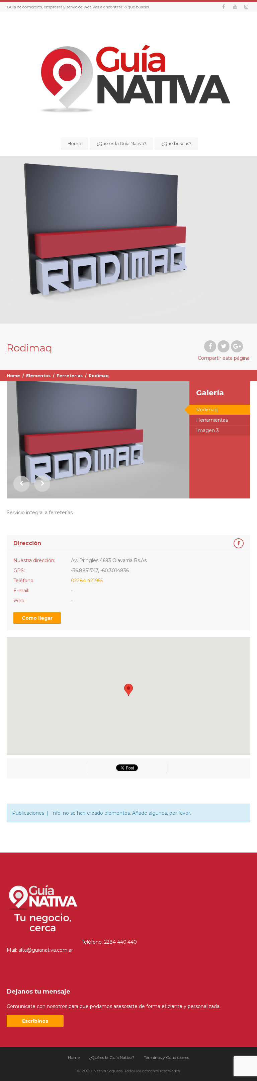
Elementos (38, 375)
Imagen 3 (207, 430)
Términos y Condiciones (166, 1057)
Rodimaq (207, 410)
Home (74, 143)
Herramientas (212, 420)
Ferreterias (70, 375)
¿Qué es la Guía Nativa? (121, 143)
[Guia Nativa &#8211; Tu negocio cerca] (128, 75)
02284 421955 (87, 581)
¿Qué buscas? (176, 143)
